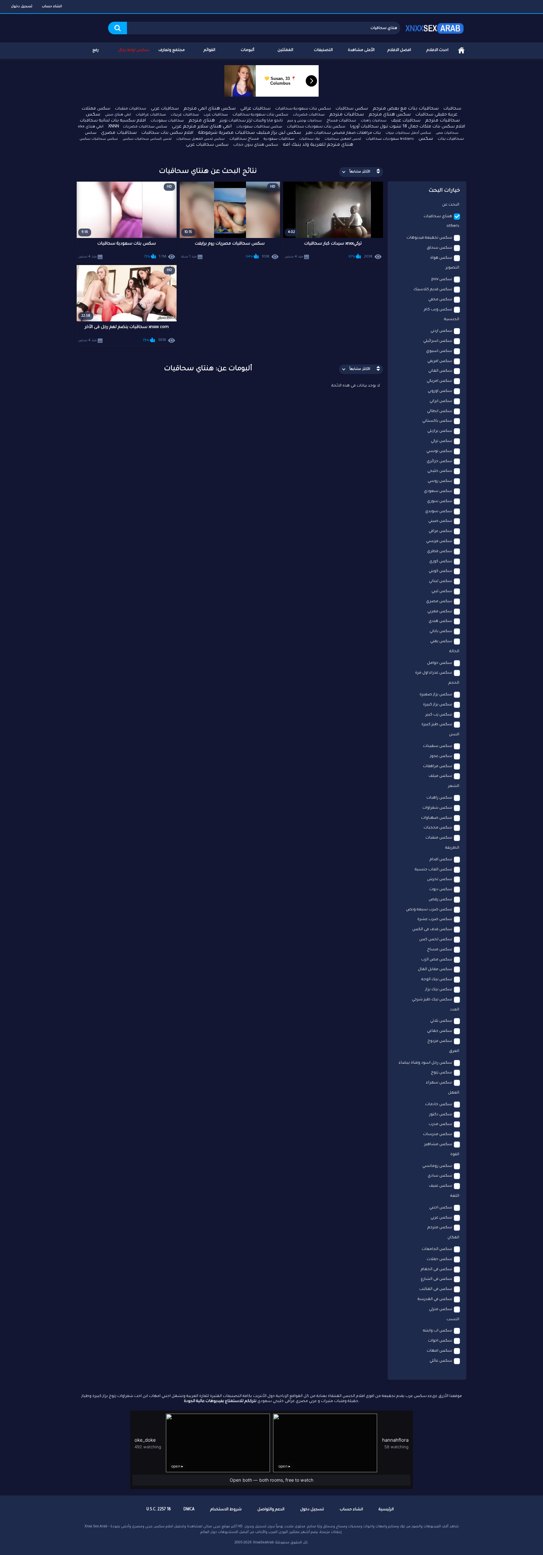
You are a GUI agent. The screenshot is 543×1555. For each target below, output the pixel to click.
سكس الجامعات (437, 1249)
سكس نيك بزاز (438, 989)
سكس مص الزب (436, 960)
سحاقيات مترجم (346, 114)
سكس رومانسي (437, 1166)
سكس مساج (439, 949)
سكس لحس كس (435, 939)
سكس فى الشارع (436, 1279)
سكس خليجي (439, 471)
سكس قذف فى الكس (432, 929)
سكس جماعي (439, 1031)
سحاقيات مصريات (309, 115)
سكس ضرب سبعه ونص (429, 910)
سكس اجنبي (440, 1208)
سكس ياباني (441, 631)
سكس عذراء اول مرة (433, 673)
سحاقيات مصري (119, 133)
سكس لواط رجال (133, 50)
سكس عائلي (441, 1361)
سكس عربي (441, 1218)
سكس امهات (439, 1351)
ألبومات (247, 50)
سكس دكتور (440, 1114)
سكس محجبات (438, 828)
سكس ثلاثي (441, 1021)
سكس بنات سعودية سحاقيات (303, 109)
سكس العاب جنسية (433, 870)
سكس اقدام (441, 859)
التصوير (452, 268)
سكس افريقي (439, 361)
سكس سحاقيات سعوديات (259, 127)
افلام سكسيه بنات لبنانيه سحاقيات (113, 120)
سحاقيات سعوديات (167, 121)
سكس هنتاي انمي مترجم (210, 108)
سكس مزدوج (439, 1041)
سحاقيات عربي (165, 108)
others (453, 226)
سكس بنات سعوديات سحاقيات (316, 127)
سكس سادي (440, 1176)
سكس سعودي (438, 491)
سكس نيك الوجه (436, 979)
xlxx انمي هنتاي (90, 127)
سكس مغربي (439, 611)
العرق (454, 1051)
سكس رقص (440, 899)
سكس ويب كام (438, 310)
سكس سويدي (438, 511)
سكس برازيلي (439, 431)
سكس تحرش (439, 879)
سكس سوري (439, 501)
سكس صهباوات (436, 818)
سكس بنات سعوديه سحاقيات (260, 115)
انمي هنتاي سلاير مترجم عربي (202, 126)
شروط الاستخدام (226, 1509)
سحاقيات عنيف (405, 120)
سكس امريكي (439, 381)
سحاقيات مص (447, 133)
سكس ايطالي (439, 411)
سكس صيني (440, 521)
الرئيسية (461, 50)
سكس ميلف (440, 776)
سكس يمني (441, 641)
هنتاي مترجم (202, 120)
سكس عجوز (441, 756)
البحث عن (450, 205)
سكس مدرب (440, 1124)
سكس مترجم (439, 1227)
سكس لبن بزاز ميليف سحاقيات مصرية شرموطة (249, 133)
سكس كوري (440, 561)
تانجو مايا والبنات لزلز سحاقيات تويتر (251, 121)
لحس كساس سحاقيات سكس (147, 139)
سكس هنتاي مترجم (390, 114)
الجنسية (451, 319)
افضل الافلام (399, 50)
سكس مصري (439, 601)
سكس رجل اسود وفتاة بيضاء (425, 1063)
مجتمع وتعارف (171, 50)
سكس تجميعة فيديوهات (429, 238)
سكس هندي (440, 621)
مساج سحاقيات (244, 139)
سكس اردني (441, 331)
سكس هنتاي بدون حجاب (255, 145)
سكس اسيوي (439, 351)
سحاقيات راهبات (374, 121)
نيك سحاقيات (309, 139)
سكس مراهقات (437, 766)
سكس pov (441, 279)
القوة (454, 1154)
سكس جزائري (439, 461)
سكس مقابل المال (435, 969)
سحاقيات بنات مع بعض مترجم (406, 108)
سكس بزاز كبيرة (437, 705)
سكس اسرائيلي (437, 341)
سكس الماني (440, 371)
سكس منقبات (438, 838)
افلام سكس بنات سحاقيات (167, 133)
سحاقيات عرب (216, 115)
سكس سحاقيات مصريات (145, 127)
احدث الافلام (437, 50)
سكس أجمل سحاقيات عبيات (408, 133)
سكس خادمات (438, 1104)
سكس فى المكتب (435, 1289)
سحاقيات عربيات (185, 115)
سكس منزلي (440, 1309)
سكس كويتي (440, 571)
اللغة (454, 1196)
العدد (454, 1010)
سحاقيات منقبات (130, 109)
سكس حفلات (439, 1259)
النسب (453, 1319)
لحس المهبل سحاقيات (343, 139)
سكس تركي (441, 441)
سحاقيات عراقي (255, 108)
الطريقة (452, 848)
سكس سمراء (439, 1083)
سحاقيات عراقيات (151, 115)
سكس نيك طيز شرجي (432, 1000)
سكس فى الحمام (436, 1269)
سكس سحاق (439, 248)
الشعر (453, 786)
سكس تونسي (439, 451)
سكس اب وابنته (437, 1331)
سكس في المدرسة (435, 1299)
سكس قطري (439, 551)
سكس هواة (441, 258)
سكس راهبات (439, 798)
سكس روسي (440, 481)
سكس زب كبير (438, 715)
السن (454, 734)
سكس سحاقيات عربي (207, 145)
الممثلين (285, 50)
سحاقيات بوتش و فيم (305, 121)
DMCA (189, 1509)
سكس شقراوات (437, 808)
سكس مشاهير (438, 1144)
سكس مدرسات (437, 1134)
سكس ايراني (441, 401)
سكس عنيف (440, 1186)
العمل (453, 1093)
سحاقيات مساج (341, 121)
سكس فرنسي (439, 541)
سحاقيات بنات (451, 139)
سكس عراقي (440, 531)
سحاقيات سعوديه (279, 139)
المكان (453, 1238)
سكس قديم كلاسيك (433, 289)
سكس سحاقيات (352, 108)
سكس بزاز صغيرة (436, 695)
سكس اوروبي (440, 391)
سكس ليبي (441, 591)
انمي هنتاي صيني (118, 115)
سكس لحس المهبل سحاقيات (200, 139)
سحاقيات (452, 108)
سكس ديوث (440, 889)
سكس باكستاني (437, 421)
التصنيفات (323, 50)
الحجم (453, 683)
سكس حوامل (439, 663)
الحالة (454, 651)
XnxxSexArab (263, 1543)
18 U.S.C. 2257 (158, 1509)
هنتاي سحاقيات (438, 216)
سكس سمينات (437, 746)
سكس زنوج (441, 1073)
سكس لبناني (440, 581)
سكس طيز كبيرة (436, 724)
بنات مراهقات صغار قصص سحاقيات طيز (343, 133)
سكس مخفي (440, 299)
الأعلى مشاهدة (361, 50)
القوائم (209, 50)
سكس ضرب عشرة (434, 919)
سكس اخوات (440, 1341)
